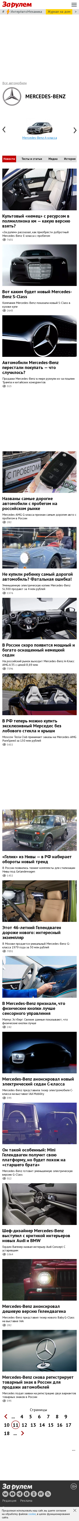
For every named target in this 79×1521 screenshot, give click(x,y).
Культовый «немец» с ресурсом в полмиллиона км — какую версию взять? (36, 221)
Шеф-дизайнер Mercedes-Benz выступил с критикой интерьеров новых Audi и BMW (36, 1235)
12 (24, 1425)
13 (33, 1425)
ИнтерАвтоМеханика (26, 11)
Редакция (9, 1501)
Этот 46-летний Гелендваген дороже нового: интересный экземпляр (31, 932)
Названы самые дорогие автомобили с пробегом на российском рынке (29, 503)
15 (51, 1425)
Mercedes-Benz (45, 96)
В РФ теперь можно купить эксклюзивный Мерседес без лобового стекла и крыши (31, 726)
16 (60, 1425)
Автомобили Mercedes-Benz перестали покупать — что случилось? (30, 367)
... (13, 1416)
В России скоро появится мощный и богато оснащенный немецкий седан (38, 650)
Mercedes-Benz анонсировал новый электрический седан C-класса (38, 1081)
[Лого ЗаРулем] (16, 5)
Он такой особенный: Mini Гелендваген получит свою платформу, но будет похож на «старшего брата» (34, 1157)
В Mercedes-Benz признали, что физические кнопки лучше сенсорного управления (33, 1008)
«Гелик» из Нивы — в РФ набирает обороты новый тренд (37, 859)
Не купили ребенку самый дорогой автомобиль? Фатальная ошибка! (37, 576)
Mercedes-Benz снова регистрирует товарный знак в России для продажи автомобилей (38, 1382)
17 (68, 1425)
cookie (32, 1514)
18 (7, 1433)
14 (42, 1425)
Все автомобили (14, 83)
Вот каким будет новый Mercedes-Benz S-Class (37, 294)
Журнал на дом (59, 11)
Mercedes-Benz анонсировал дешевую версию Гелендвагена (34, 1308)
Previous (4, 129)
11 (15, 1425)
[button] (75, 1511)
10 (7, 1425)
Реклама (26, 1501)
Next (75, 129)
